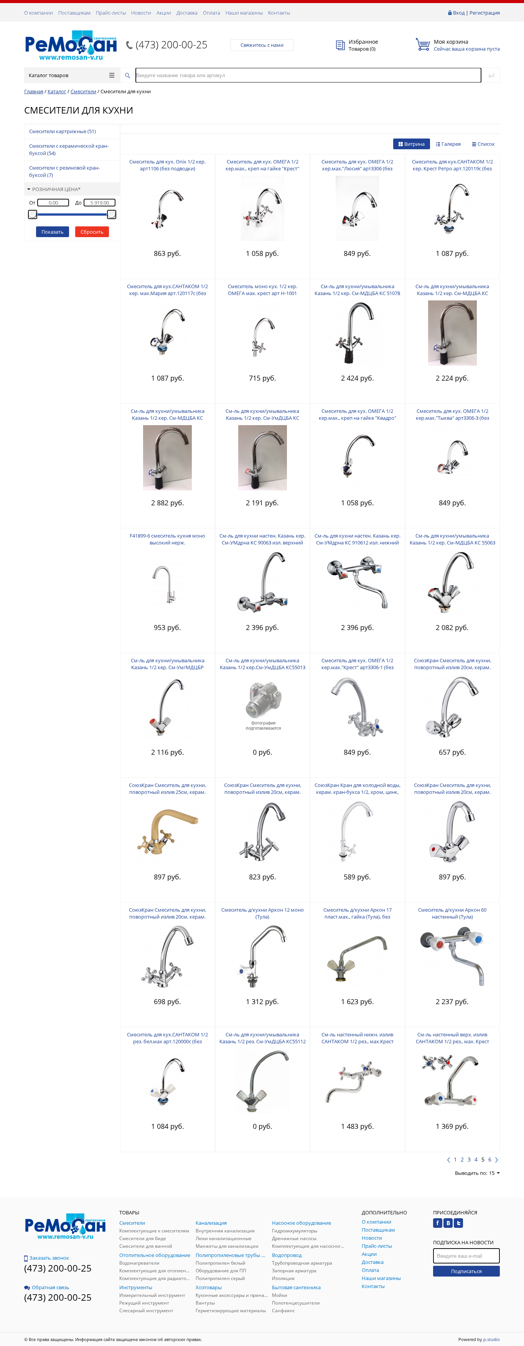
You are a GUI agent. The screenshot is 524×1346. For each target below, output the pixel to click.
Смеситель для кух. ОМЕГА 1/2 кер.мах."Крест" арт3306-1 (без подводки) (357, 667)
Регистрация (485, 12)
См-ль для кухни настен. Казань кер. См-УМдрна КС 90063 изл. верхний (262, 539)
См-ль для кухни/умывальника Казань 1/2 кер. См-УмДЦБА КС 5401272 (262, 417)
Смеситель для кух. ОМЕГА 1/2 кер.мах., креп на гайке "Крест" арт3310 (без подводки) (262, 168)
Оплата (211, 12)
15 (491, 1173)
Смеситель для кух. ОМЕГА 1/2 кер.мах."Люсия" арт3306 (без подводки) (357, 168)
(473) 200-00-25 (172, 44)
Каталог (57, 91)
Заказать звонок (49, 1257)
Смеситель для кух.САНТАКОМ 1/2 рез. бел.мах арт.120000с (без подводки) (167, 1041)
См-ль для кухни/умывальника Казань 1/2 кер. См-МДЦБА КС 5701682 (167, 417)
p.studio (491, 1339)
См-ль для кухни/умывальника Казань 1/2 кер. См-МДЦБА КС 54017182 (452, 293)
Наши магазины (244, 12)
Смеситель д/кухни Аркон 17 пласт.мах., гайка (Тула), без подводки (357, 916)
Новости (141, 12)
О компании (38, 12)
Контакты (279, 12)
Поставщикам (74, 12)
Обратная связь (50, 1287)
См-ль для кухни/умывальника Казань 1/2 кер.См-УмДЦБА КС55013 (262, 664)
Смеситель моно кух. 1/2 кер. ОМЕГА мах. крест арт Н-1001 (262, 290)
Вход (459, 12)
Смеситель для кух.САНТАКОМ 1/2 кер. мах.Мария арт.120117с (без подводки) (167, 293)
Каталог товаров (48, 75)
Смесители (83, 91)
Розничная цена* (56, 189)
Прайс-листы (111, 12)
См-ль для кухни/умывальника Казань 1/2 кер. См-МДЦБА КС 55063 (452, 539)
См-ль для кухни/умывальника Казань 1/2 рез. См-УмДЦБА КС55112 (262, 1038)
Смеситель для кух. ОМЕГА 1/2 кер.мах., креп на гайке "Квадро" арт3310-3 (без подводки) (357, 417)
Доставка (187, 12)
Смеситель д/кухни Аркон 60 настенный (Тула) (452, 913)
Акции (164, 12)
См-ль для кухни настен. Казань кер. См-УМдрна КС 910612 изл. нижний (357, 539)
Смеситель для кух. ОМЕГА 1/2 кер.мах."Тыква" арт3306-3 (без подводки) (452, 417)
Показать (52, 231)
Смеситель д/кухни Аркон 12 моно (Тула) (262, 913)
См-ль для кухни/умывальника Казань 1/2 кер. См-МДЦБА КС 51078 (357, 290)
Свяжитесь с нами (262, 44)
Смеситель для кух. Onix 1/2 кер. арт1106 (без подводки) (167, 165)
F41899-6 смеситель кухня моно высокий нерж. (167, 539)
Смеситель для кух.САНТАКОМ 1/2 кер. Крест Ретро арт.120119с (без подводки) (452, 168)
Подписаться (466, 1271)
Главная (33, 91)
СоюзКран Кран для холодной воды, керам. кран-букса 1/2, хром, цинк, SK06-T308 (357, 792)
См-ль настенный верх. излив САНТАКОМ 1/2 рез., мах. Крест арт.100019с (452, 1041)
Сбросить (92, 231)
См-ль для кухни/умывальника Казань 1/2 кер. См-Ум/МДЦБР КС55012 (167, 667)
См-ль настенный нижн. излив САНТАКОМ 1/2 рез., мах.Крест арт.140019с (357, 1041)
